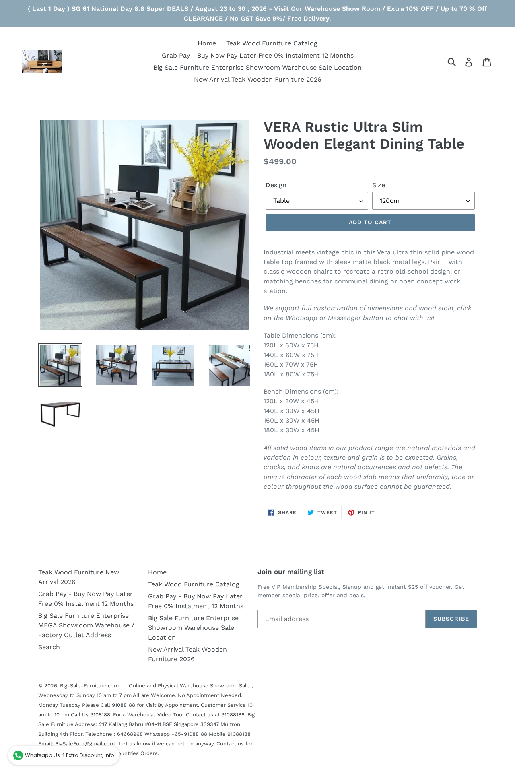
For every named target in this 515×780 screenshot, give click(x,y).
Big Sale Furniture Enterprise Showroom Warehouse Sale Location (193, 627)
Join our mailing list (291, 571)
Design (276, 185)
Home (157, 572)
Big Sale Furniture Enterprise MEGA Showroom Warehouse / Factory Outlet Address (86, 625)
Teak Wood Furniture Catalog (193, 584)
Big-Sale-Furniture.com (89, 686)
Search (49, 647)
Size (378, 185)
